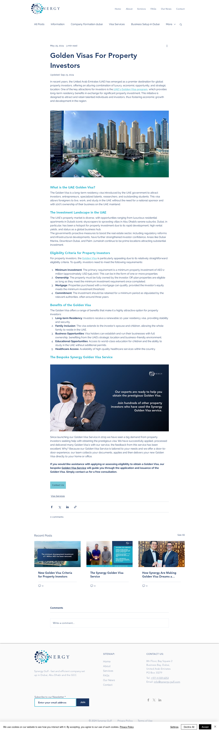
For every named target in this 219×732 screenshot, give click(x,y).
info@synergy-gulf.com (167, 681)
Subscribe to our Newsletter (49, 697)
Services (108, 670)
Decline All (189, 726)
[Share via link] (75, 507)
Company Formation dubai (87, 24)
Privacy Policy (125, 720)
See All (181, 535)
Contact (107, 684)
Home (106, 661)
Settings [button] (174, 726)
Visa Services (117, 24)
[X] (154, 700)
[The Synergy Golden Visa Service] (109, 554)
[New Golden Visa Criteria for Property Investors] (57, 554)
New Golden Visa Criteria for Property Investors (55, 574)
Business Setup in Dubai (145, 24)
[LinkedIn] (160, 700)
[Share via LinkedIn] (67, 507)
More (169, 24)
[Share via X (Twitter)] (59, 507)
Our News (109, 680)
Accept (205, 726)
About (106, 666)
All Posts (39, 24)
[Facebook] (148, 700)
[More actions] (167, 46)
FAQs (106, 675)
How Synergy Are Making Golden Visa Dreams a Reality (159, 574)
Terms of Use (145, 720)
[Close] (215, 726)
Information (57, 24)
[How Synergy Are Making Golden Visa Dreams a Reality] (161, 554)
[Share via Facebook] (51, 507)
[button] (180, 24)
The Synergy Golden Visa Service (106, 574)
